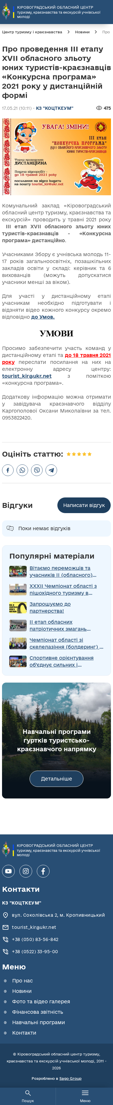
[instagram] (25, 871)
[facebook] (43, 871)
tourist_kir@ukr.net (27, 376)
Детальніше (56, 778)
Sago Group (70, 1078)
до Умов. (43, 317)
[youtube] (8, 871)
